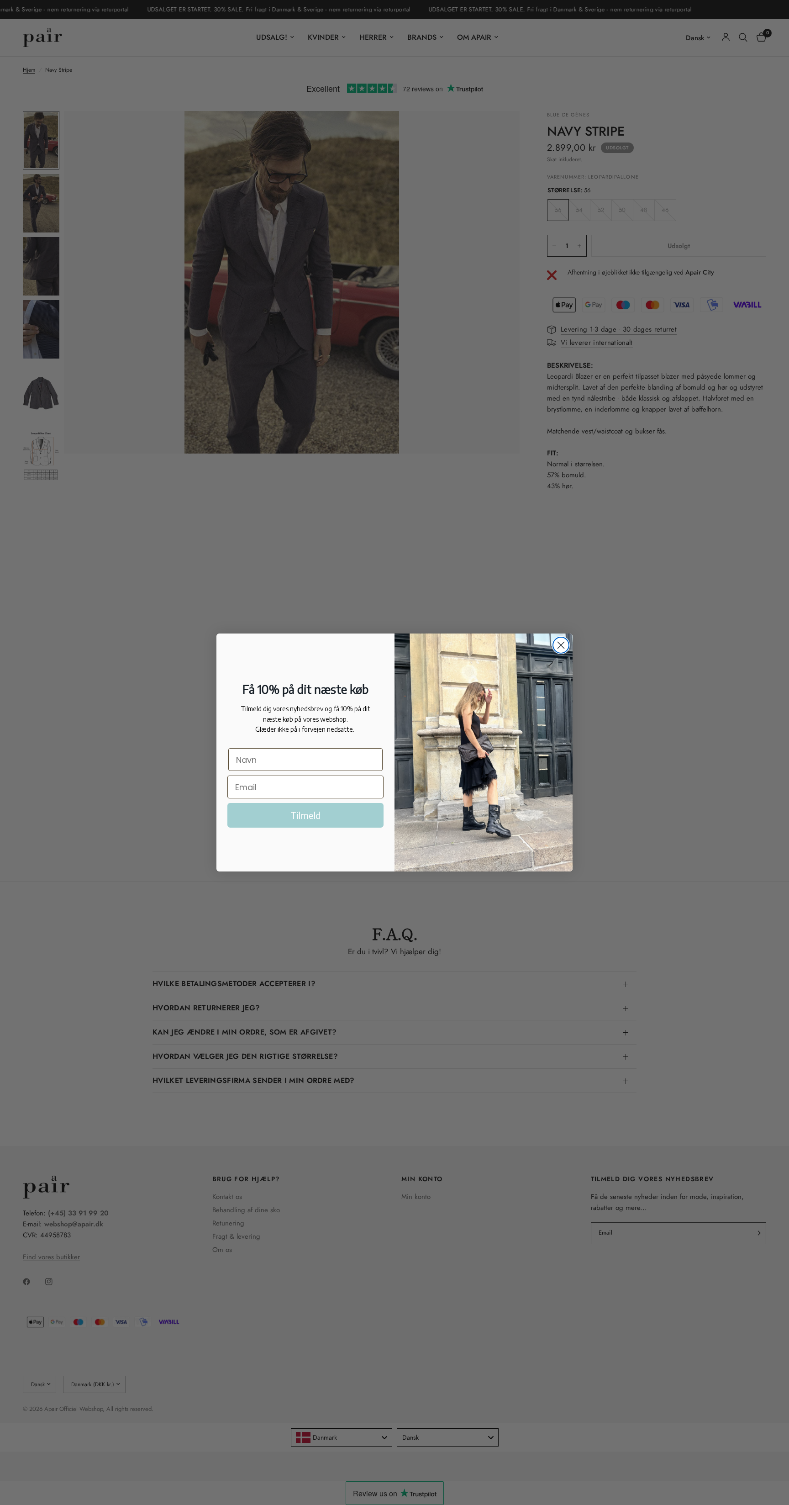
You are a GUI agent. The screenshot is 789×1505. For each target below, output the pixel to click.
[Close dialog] (561, 645)
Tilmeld (305, 815)
